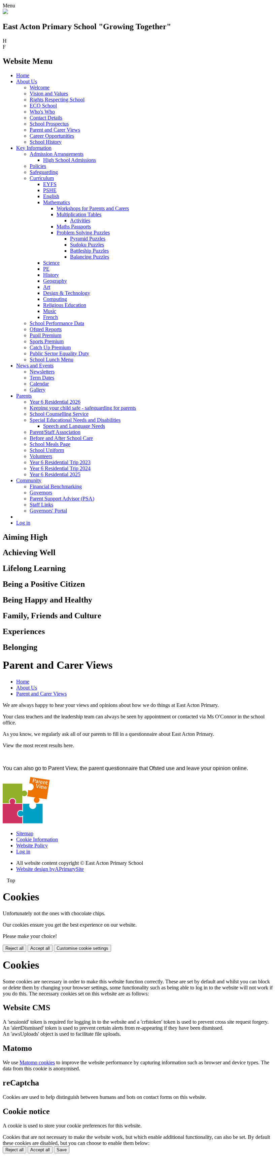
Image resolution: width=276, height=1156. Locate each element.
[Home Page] (5, 12)
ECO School (43, 105)
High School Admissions (69, 160)
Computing (55, 299)
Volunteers (41, 456)
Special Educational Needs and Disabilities (75, 420)
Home (22, 75)
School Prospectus (49, 124)
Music (49, 311)
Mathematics (56, 202)
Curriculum (42, 178)
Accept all (40, 948)
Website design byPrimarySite (50, 869)
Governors (41, 492)
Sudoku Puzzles (87, 245)
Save (62, 1149)
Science (51, 263)
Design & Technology (66, 293)
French (50, 317)
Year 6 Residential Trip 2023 (60, 462)
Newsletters (42, 371)
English (51, 196)
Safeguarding (44, 172)
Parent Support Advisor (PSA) (62, 498)
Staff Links (41, 504)
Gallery (37, 390)
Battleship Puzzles (89, 251)
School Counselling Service (59, 414)
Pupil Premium (45, 335)
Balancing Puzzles (89, 257)
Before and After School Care (61, 438)
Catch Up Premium (50, 347)
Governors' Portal (48, 511)
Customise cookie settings (82, 948)
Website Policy (32, 845)
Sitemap (24, 833)
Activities (80, 220)
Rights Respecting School (57, 99)
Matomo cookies (37, 1062)
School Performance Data (57, 323)
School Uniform (47, 450)
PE (46, 269)
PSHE (50, 190)
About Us (26, 81)
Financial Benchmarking (56, 486)
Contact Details (46, 118)
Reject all (14, 948)
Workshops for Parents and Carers (93, 208)
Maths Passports (74, 226)
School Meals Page (50, 444)
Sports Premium (47, 341)
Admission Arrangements (56, 154)
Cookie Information (37, 839)
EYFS (50, 184)
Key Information (33, 148)
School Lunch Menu (51, 359)
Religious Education (64, 305)
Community (28, 480)
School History (46, 142)
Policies (38, 166)
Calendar (39, 384)
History (51, 275)
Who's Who (42, 112)
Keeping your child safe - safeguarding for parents (83, 408)
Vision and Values (49, 93)
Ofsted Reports (46, 329)
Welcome (39, 87)
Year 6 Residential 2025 (55, 474)
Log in (23, 523)
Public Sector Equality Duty (59, 353)
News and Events (35, 365)
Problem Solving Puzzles (83, 232)
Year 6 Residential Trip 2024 (60, 468)
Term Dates (42, 378)
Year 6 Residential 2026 (55, 402)
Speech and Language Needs (74, 426)
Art (46, 287)
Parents (24, 396)
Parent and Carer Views (55, 130)
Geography (55, 281)
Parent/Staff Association (55, 432)
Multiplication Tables (79, 214)
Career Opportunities (52, 136)
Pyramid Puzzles (87, 238)
